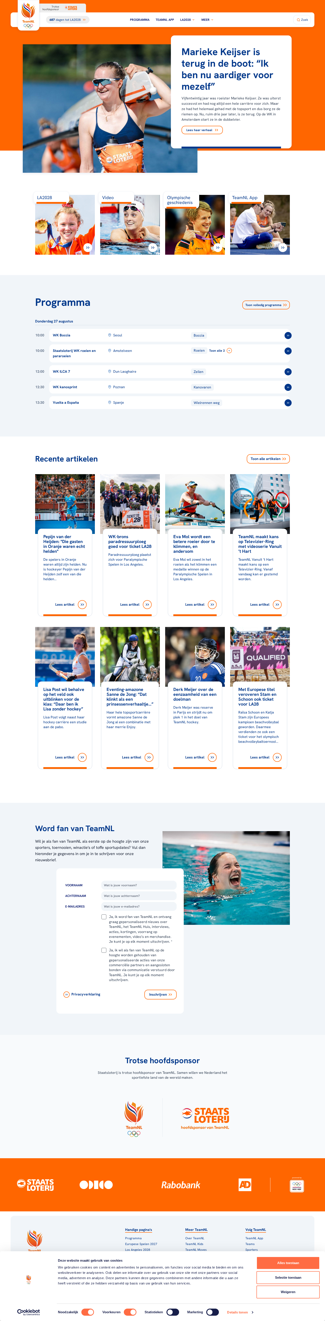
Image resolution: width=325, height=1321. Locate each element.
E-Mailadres (75, 906)
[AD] (245, 1184)
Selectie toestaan (288, 1277)
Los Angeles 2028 (137, 1250)
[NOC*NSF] (297, 1184)
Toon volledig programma (263, 305)
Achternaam (75, 896)
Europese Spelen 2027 (141, 1244)
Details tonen (237, 1312)
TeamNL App (165, 20)
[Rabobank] (181, 1184)
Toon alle (266, 458)
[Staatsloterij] (35, 1184)
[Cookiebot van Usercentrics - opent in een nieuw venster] (28, 1312)
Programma (139, 20)
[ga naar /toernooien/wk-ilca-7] (288, 372)
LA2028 (185, 20)
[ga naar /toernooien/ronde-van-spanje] (288, 403)
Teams (250, 1244)
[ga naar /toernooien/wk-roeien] (288, 351)
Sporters (251, 1250)
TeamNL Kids (194, 1244)
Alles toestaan (288, 1263)
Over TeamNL (194, 1238)
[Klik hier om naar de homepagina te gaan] (28, 15)
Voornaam (73, 885)
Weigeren (288, 1292)
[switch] (130, 1312)
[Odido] (96, 1184)
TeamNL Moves (196, 1250)
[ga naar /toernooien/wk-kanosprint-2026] (288, 387)
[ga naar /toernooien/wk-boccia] (288, 335)
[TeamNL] (134, 1117)
